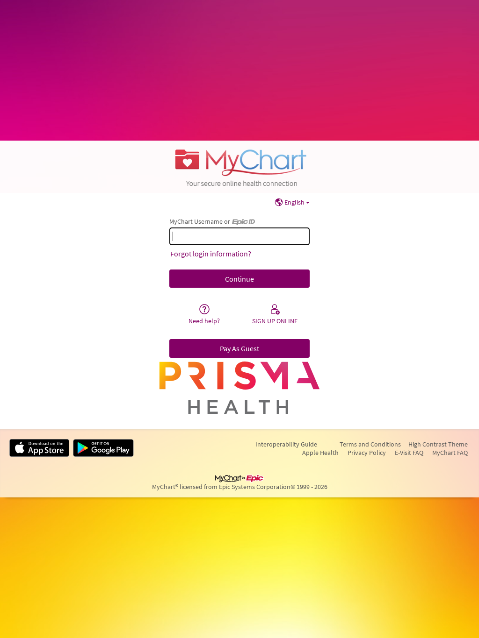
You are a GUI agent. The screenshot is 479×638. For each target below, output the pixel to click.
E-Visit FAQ (409, 452)
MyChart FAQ (450, 452)
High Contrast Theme (438, 444)
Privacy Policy (367, 452)
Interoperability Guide (286, 444)
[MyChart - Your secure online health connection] (239, 166)
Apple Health (320, 452)
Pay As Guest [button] (239, 348)
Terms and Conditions (370, 444)
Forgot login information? (210, 253)
